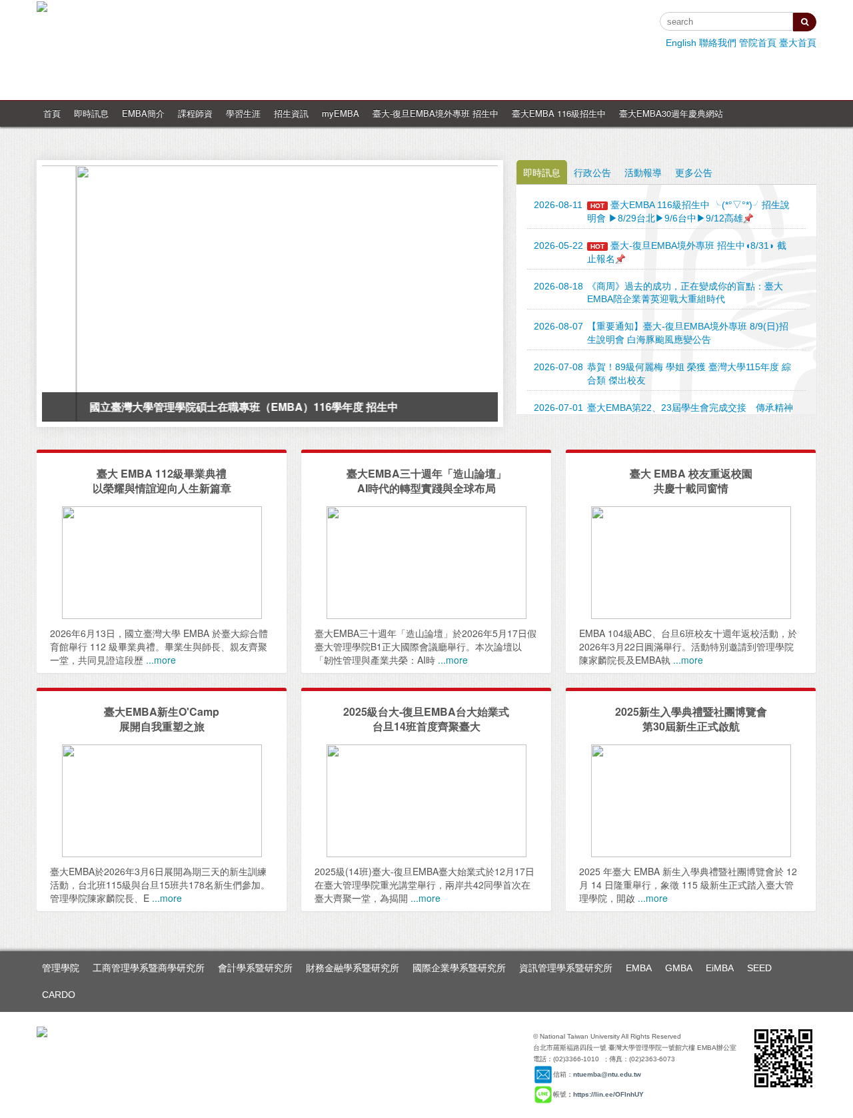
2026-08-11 (558, 204)
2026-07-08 (558, 367)
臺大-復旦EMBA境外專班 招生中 (435, 113)
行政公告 (592, 172)
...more (161, 659)
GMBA (678, 968)
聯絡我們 (717, 42)
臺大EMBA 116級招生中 (559, 113)
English (681, 42)
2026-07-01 (558, 407)
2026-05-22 (558, 245)
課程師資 (195, 113)
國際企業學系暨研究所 (459, 968)
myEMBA (340, 113)
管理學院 (60, 968)
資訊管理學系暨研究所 (565, 968)
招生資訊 (291, 113)
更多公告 (693, 172)
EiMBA (720, 968)
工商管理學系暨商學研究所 (149, 968)
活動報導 (643, 172)
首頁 (52, 113)
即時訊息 (91, 113)
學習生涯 (243, 113)
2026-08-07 (558, 326)
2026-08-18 (558, 286)
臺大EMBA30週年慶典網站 (671, 113)
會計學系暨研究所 (255, 968)
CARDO (58, 994)
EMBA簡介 (143, 113)
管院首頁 (757, 42)
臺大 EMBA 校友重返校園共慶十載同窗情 (691, 481)
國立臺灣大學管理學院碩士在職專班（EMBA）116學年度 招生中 (209, 406)
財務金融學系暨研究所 (352, 968)
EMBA (639, 968)
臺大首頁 (797, 42)
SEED (759, 968)
